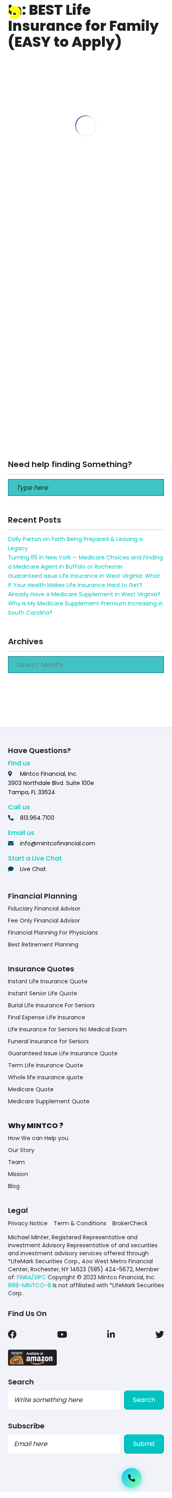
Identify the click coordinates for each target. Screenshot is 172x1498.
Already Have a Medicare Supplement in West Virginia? (84, 594)
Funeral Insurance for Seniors (48, 1041)
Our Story (21, 1150)
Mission (18, 1174)
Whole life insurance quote (45, 1077)
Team (16, 1162)
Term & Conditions (80, 1223)
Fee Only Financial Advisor (44, 921)
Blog (14, 1186)
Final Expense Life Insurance (46, 1017)
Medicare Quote (31, 1089)
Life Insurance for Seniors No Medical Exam (67, 1029)
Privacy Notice (28, 1223)
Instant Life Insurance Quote (48, 981)
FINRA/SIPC (31, 1277)
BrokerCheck (130, 1223)
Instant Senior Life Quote (42, 993)
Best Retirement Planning (43, 945)
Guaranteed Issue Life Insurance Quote (63, 1053)
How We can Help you (38, 1138)
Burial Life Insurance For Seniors (51, 1005)
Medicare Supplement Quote (49, 1101)
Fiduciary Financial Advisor (44, 909)
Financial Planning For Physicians (53, 933)
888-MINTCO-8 (29, 1285)
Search (144, 1399)
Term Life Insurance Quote (45, 1065)
